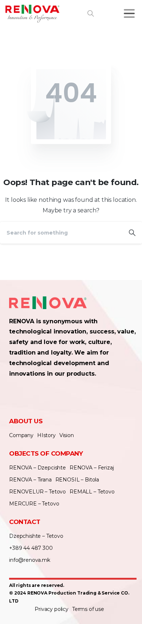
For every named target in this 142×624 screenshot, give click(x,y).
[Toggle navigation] (129, 13)
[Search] (132, 233)
